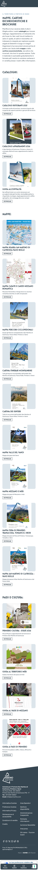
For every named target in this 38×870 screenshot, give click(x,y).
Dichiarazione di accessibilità (8, 815)
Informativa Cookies (9, 803)
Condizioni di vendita (9, 820)
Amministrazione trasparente (26, 814)
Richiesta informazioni (24, 820)
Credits (5, 824)
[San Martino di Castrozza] (4, 4)
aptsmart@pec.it (7, 849)
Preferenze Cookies (9, 807)
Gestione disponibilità (24, 808)
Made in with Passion (27, 853)
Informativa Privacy (9, 811)
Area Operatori (25, 803)
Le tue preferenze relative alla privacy (21, 863)
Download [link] (7, 114)
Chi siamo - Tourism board (27, 834)
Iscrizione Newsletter (27, 825)
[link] (5, 867)
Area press (24, 829)
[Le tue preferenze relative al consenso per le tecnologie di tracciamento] (34, 866)
